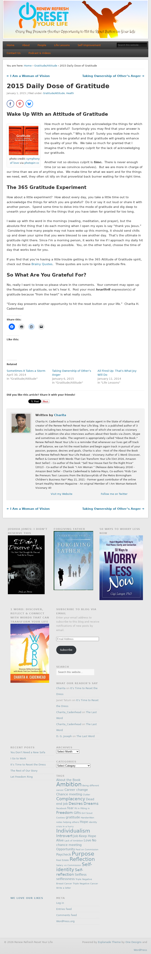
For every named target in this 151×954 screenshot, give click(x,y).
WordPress (140, 949)
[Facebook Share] (10, 103)
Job (75, 836)
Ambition (69, 784)
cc (37, 162)
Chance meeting (69, 794)
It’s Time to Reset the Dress (28, 764)
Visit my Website (61, 493)
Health (70, 93)
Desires (76, 803)
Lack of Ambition (73, 840)
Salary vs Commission (68, 865)
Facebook (61, 808)
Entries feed (64, 909)
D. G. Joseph (64, 736)
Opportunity (65, 849)
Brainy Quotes (41, 264)
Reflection (82, 859)
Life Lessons (62, 45)
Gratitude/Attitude (45, 65)
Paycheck (63, 854)
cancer (60, 790)
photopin (30, 162)
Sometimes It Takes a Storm (26, 370)
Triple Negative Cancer (85, 883)
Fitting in (85, 808)
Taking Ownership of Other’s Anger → (113, 76)
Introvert (64, 836)
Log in (60, 902)
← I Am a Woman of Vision (28, 76)
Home (10, 45)
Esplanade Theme (109, 942)
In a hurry (68, 826)
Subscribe (66, 649)
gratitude (73, 817)
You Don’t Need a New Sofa (27, 752)
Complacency (70, 798)
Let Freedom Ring (21, 776)
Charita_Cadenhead (68, 712)
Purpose (83, 853)
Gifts (77, 813)
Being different (90, 785)
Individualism (73, 831)
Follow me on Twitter (114, 493)
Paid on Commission (87, 849)
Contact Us (14, 53)
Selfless (81, 874)
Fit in (77, 808)
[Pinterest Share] (20, 103)
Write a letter (63, 888)
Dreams (91, 803)
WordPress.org (65, 921)
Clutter (86, 794)
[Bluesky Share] (29, 103)
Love (87, 840)
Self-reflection (69, 872)
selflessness (65, 879)
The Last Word (85, 736)
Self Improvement (89, 45)
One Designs (133, 942)
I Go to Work (18, 758)
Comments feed (66, 915)
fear (70, 808)
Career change (76, 790)
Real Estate (62, 860)
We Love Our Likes (26, 898)
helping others (71, 822)
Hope (84, 822)
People (42, 45)
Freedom (64, 812)
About (26, 45)
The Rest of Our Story (24, 770)
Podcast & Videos (40, 53)
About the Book (68, 780)
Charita (60, 415)
